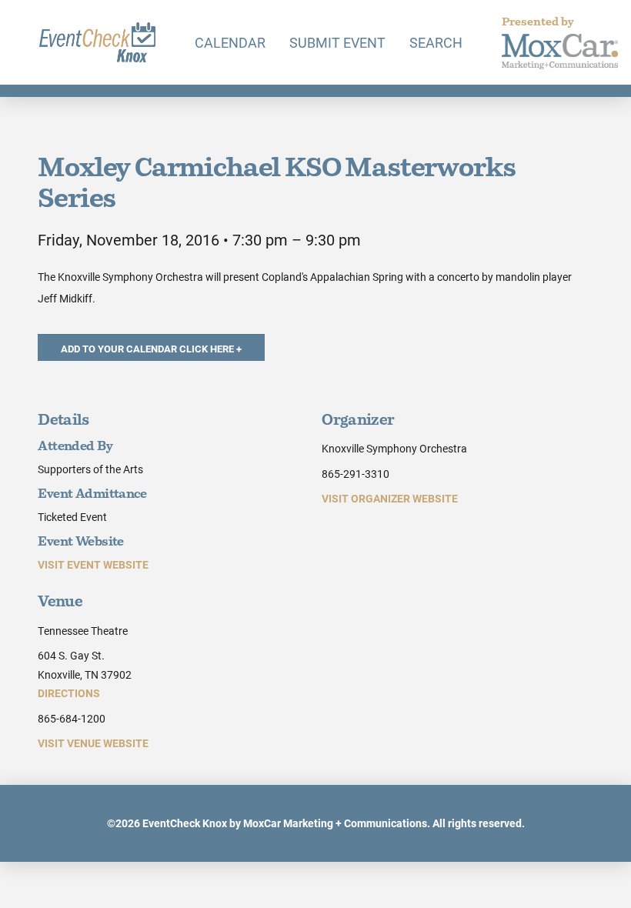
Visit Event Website (93, 564)
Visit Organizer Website (390, 498)
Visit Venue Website (93, 743)
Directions (69, 693)
